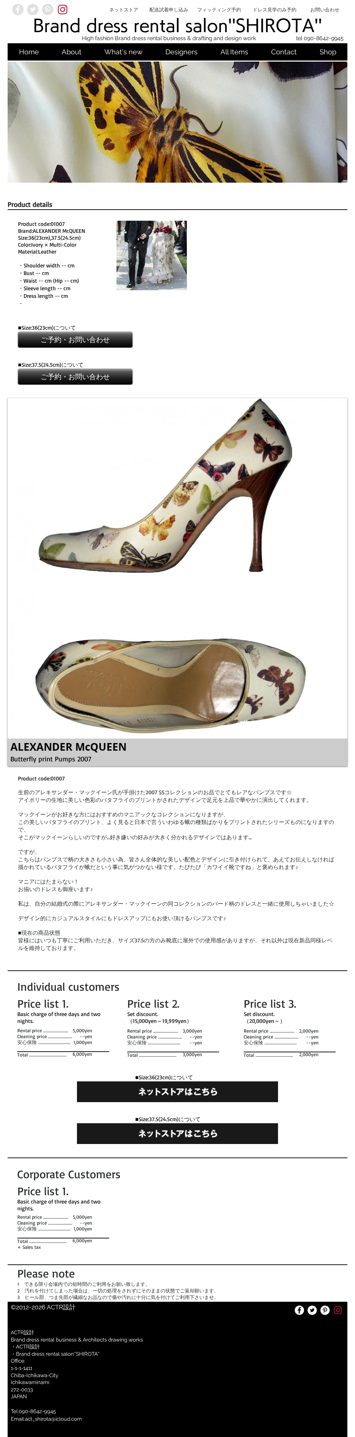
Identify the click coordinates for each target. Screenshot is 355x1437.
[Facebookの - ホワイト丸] (299, 1310)
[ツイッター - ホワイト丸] (312, 1310)
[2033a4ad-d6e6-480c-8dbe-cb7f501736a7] (62, 9)
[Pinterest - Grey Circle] (47, 9)
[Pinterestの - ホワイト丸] (325, 1310)
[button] (151, 255)
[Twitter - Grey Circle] (32, 9)
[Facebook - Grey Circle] (18, 9)
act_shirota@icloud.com (53, 1419)
